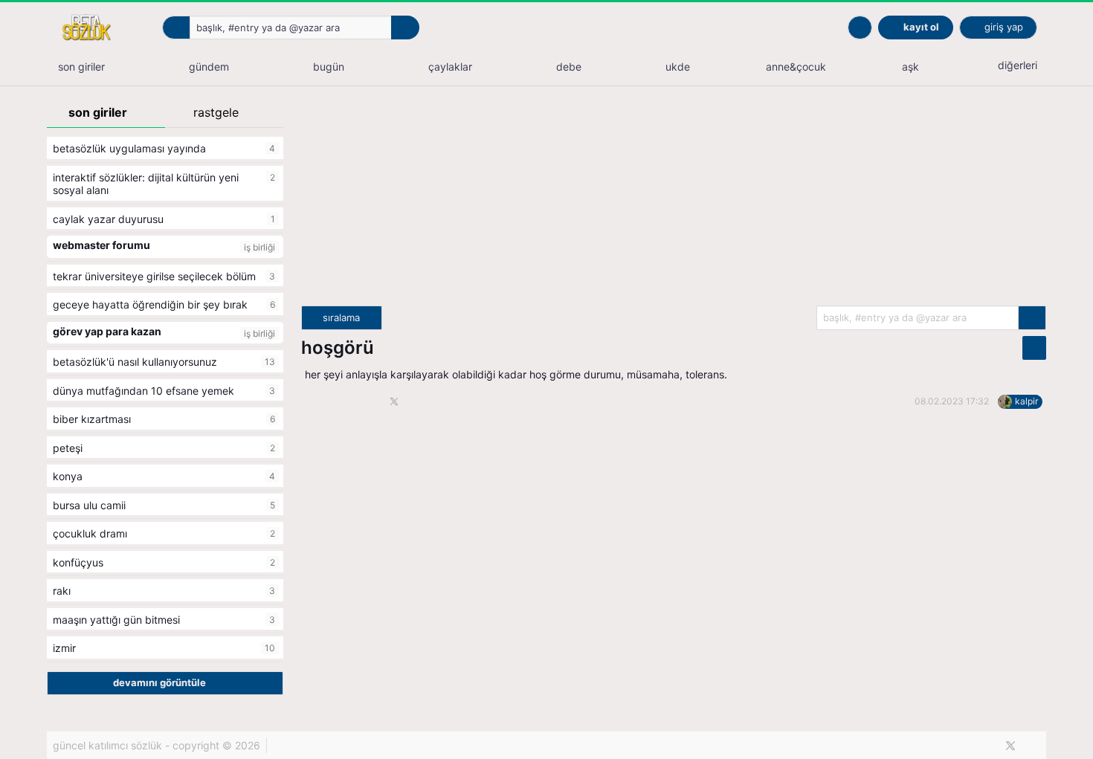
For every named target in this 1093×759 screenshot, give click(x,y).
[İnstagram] (1035, 746)
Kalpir (1026, 401)
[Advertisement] (673, 201)
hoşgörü (337, 347)
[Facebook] (985, 745)
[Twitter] (1010, 746)
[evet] (1032, 318)
